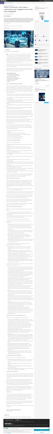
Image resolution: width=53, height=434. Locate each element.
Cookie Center (32, 421)
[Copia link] (10, 16)
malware (17, 332)
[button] (2, 3)
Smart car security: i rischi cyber (11, 76)
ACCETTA (41, 429)
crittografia (9, 285)
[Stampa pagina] (9, 16)
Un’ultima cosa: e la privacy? (11, 80)
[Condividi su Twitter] (5, 16)
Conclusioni (8, 81)
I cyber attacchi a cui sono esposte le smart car (14, 78)
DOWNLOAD (46, 102)
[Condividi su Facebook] (4, 16)
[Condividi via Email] (8, 16)
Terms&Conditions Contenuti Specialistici (25, 421)
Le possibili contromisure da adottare (12, 79)
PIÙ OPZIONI (41, 432)
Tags (9, 421)
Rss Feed (12, 421)
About (5, 421)
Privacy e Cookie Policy (16, 421)
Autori (7, 421)
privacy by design (10, 230)
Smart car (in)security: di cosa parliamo (12, 74)
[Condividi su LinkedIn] (6, 16)
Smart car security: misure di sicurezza (12, 77)
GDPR (23, 380)
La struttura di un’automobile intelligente (14, 75)
